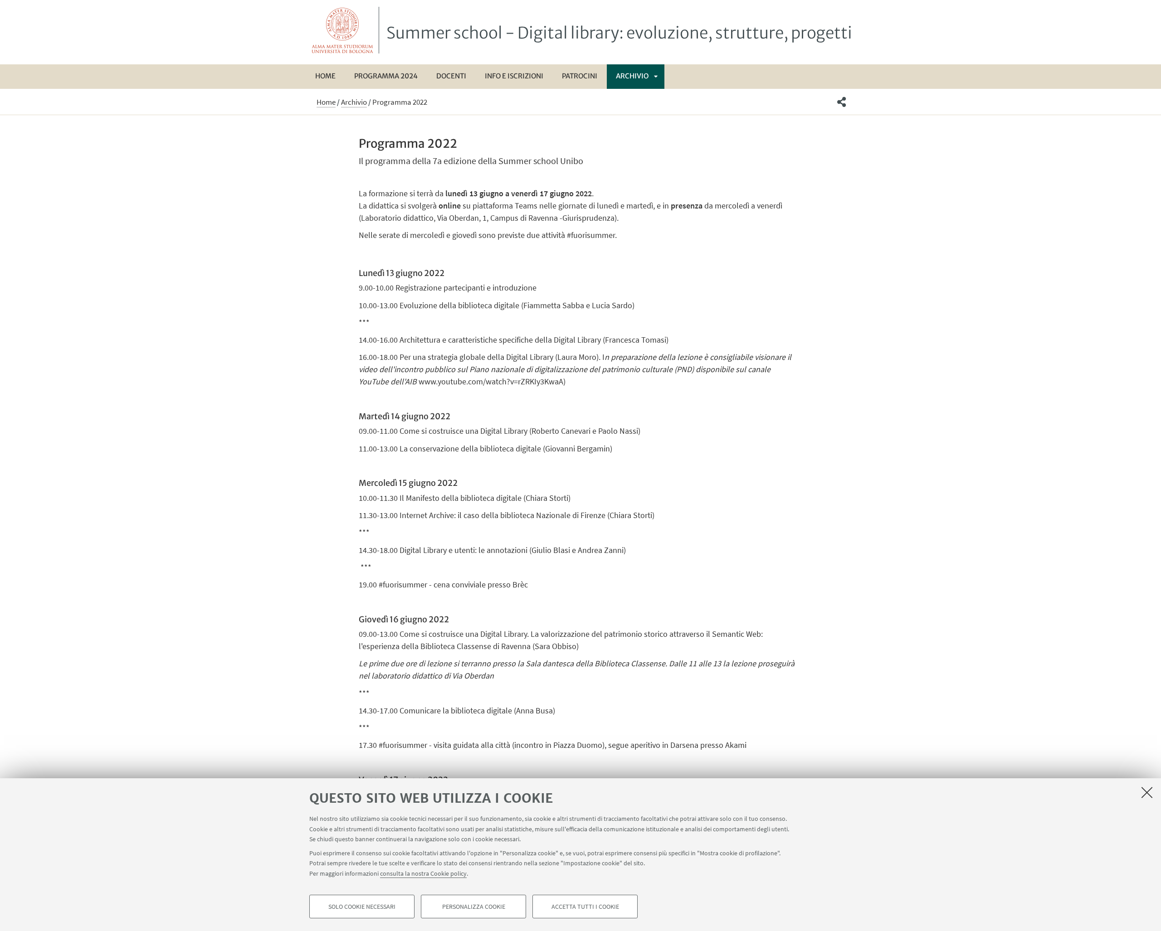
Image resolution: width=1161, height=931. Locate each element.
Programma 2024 (386, 76)
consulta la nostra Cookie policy (423, 873)
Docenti (451, 76)
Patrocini (579, 76)
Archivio (632, 76)
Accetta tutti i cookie (585, 906)
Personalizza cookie (473, 906)
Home (325, 76)
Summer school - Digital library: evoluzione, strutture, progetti (619, 33)
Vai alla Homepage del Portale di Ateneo (342, 30)
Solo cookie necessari (361, 906)
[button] (841, 102)
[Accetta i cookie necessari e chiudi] (1147, 792)
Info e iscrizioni (514, 76)
